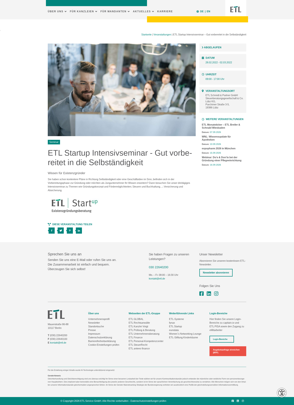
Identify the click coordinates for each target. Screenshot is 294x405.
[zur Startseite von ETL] (235, 9)
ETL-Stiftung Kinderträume (183, 337)
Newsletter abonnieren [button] (216, 272)
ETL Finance (136, 337)
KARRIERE (165, 11)
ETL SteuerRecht (138, 345)
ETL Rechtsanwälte (139, 322)
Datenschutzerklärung (100, 337)
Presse (92, 330)
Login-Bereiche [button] (220, 339)
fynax (172, 322)
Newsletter (94, 322)
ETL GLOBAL (136, 319)
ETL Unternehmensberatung (144, 333)
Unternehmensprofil (99, 319)
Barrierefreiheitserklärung (102, 341)
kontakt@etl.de (157, 278)
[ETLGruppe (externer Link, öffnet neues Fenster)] (201, 294)
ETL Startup (175, 326)
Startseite (146, 34)
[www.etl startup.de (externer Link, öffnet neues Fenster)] (75, 206)
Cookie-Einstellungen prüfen (103, 345)
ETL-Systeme (176, 319)
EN (208, 11)
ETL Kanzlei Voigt (138, 326)
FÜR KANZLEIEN (82, 11)
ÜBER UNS (55, 11)
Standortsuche (96, 326)
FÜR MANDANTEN (113, 11)
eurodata (174, 330)
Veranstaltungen (162, 34)
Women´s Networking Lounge (185, 333)
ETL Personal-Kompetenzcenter (146, 341)
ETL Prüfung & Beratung (142, 330)
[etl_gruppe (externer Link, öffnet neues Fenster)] (216, 294)
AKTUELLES (142, 11)
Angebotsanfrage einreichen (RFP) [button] (226, 351)
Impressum (94, 333)
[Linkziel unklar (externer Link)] (61, 229)
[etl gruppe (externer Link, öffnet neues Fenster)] (209, 294)
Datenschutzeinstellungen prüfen (148, 401)
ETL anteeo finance (139, 348)
